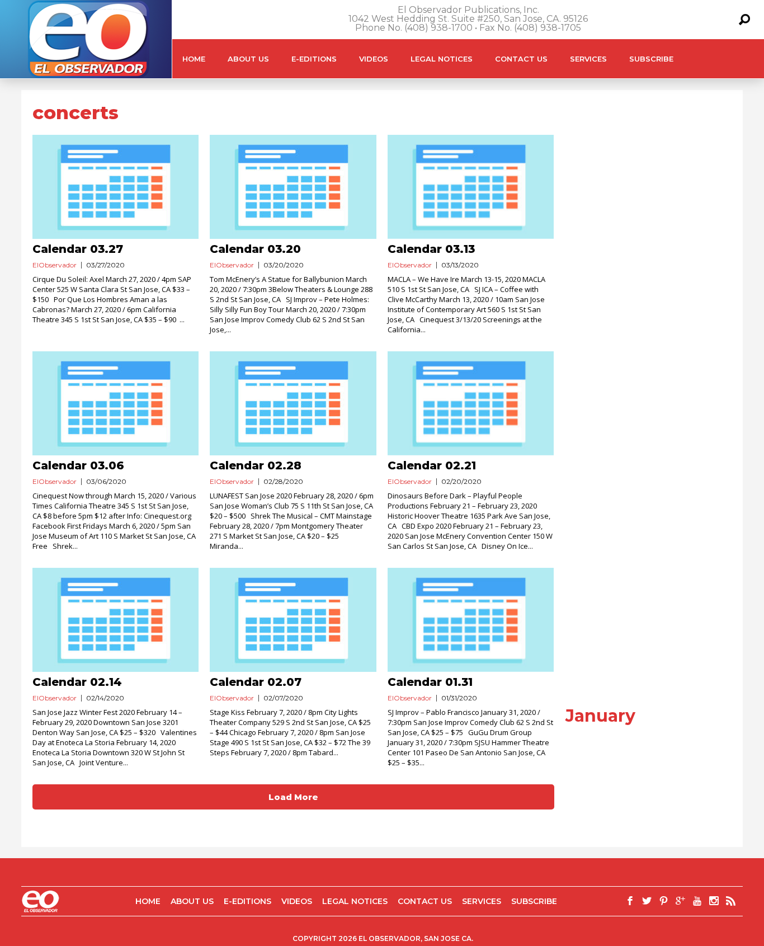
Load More (293, 797)
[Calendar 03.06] (115, 403)
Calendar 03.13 (431, 249)
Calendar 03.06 (78, 465)
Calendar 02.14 (77, 682)
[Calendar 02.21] (471, 403)
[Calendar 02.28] (293, 403)
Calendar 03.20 (255, 249)
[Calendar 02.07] (293, 620)
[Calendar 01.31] (471, 620)
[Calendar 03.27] (115, 187)
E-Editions (314, 58)
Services (588, 58)
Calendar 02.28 (255, 465)
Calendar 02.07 (255, 682)
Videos (373, 58)
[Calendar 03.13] (471, 187)
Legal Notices (442, 58)
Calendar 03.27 (77, 249)
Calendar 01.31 (430, 682)
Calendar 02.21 (432, 465)
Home (193, 58)
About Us (248, 58)
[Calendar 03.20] (293, 187)
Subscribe (651, 58)
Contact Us (521, 58)
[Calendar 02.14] (115, 620)
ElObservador (54, 265)
